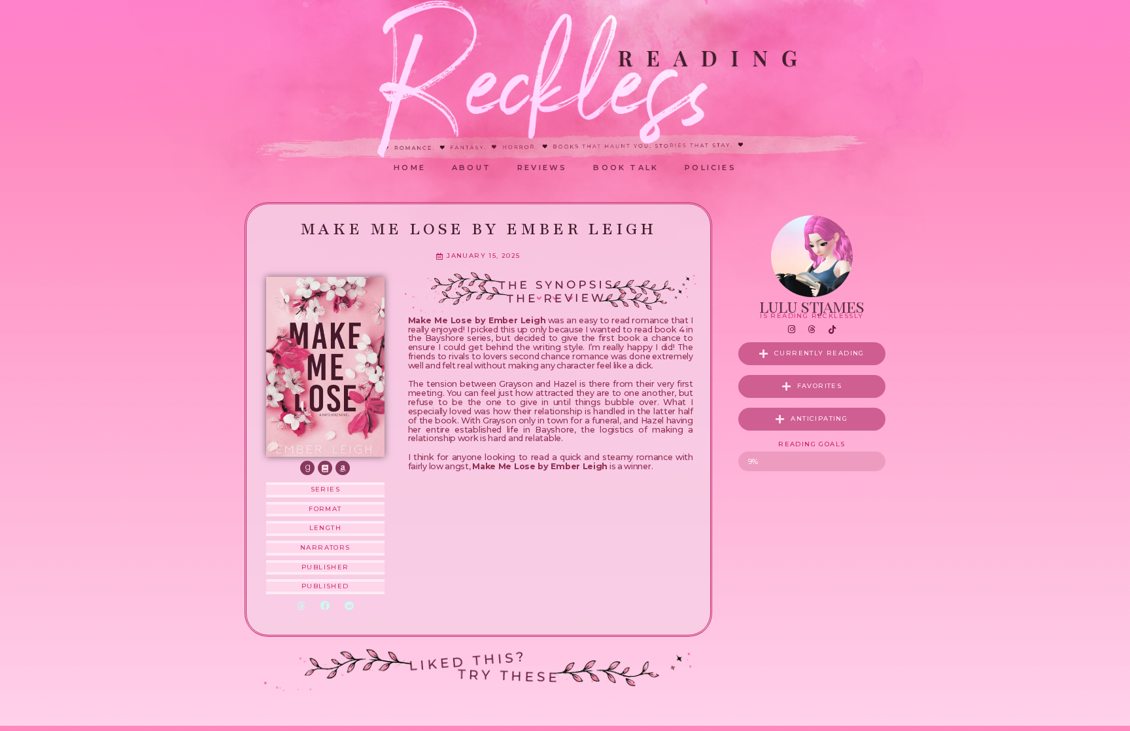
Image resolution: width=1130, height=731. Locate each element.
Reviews (542, 167)
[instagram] (791, 329)
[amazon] (342, 468)
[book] (325, 468)
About (471, 167)
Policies (710, 167)
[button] (301, 606)
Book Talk (626, 167)
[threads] (811, 329)
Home (410, 167)
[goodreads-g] (307, 468)
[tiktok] (831, 329)
